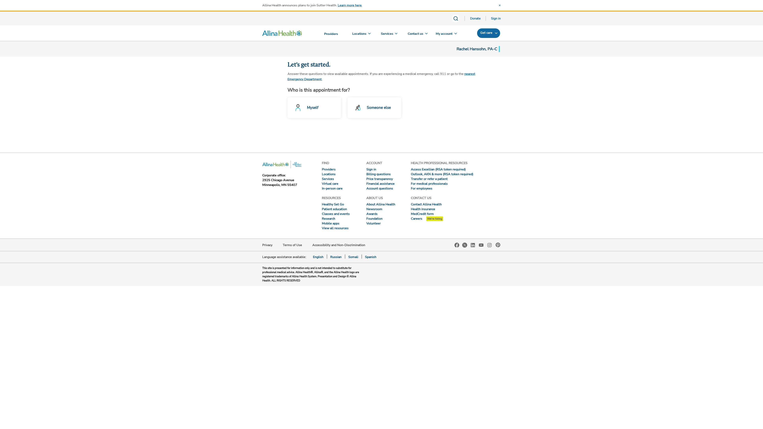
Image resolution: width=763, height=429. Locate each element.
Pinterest (498, 245)
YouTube (481, 245)
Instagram (489, 245)
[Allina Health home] (282, 34)
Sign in (496, 18)
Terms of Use (292, 245)
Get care (486, 33)
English (318, 257)
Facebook (456, 245)
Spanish (370, 257)
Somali (353, 257)
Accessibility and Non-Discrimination (338, 245)
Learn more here (350, 5)
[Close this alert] (500, 5)
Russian (336, 257)
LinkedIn (473, 245)
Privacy (267, 245)
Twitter (464, 245)
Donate (475, 18)
